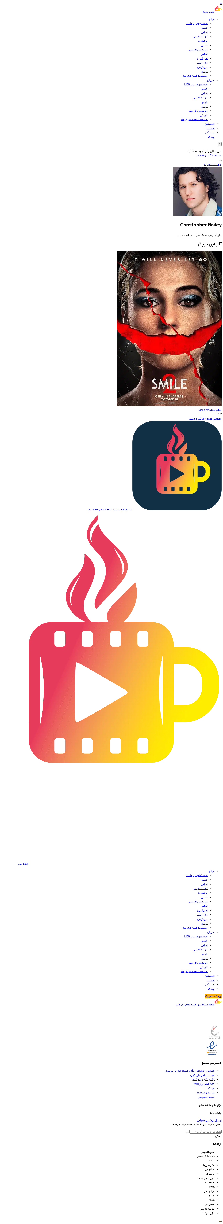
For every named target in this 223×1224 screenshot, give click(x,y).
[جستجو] (220, 160)
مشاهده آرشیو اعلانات (209, 156)
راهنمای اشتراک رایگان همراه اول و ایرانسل (190, 1071)
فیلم (212, 19)
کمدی (204, 28)
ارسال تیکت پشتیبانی (209, 1120)
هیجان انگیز (205, 419)
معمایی (217, 419)
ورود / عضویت (213, 164)
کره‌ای (204, 71)
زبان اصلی (202, 63)
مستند (211, 128)
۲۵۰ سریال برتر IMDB (196, 85)
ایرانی (204, 32)
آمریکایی (202, 58)
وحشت (193, 419)
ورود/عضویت (213, 996)
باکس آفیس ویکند (204, 1080)
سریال (211, 80)
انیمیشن (210, 124)
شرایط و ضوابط (206, 1093)
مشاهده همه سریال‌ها (194, 119)
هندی (204, 45)
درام (205, 102)
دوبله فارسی (200, 37)
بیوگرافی (202, 67)
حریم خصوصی (206, 1097)
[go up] (220, 1221)
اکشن (204, 54)
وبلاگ (211, 137)
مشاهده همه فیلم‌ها (195, 76)
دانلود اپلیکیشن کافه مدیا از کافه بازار (110, 510)
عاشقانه (203, 41)
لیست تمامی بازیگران (202, 1075)
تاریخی (204, 115)
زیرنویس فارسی (198, 50)
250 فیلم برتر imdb (197, 23)
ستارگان (210, 133)
